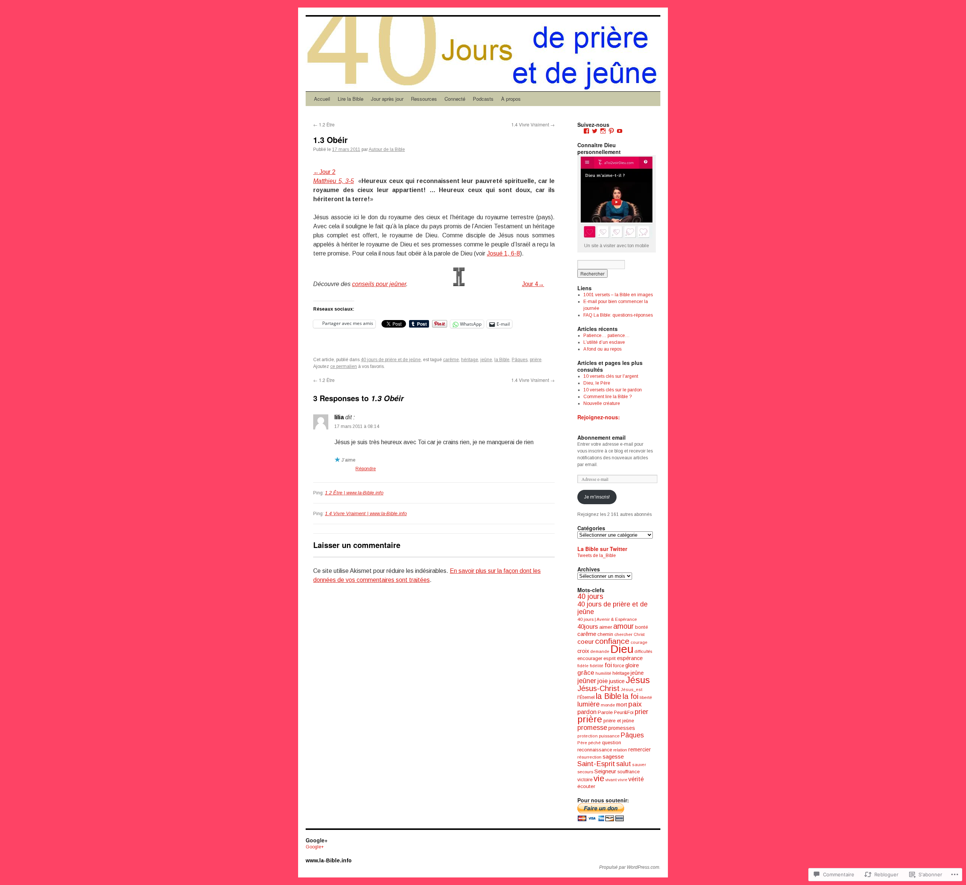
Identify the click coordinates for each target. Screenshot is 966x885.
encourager (589, 658)
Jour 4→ (533, 284)
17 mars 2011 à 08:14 (356, 426)
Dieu (622, 649)
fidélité (596, 665)
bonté (641, 627)
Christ (639, 634)
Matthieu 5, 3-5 (333, 181)
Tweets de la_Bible (596, 555)
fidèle (583, 665)
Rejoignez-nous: (598, 417)
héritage (469, 359)
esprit (609, 658)
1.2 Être (324, 124)
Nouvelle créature (601, 403)
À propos (511, 98)
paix (635, 704)
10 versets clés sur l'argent (610, 376)
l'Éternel (586, 697)
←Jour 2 (324, 172)
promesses (621, 728)
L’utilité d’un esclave (604, 342)
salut (623, 764)
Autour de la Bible (387, 149)
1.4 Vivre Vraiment (533, 124)
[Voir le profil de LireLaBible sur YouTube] (620, 131)
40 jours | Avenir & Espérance (607, 619)
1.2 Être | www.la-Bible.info (354, 493)
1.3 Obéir (330, 139)
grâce (585, 672)
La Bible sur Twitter (602, 549)
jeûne (486, 359)
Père (582, 742)
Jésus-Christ (598, 688)
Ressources (424, 98)
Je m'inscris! (597, 497)
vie (599, 778)
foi (608, 665)
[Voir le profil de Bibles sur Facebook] (586, 131)
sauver (639, 764)
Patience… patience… (606, 335)
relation (620, 750)
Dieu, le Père (596, 383)
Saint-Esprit (596, 764)
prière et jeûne (618, 720)
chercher (623, 634)
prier (641, 712)
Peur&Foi (624, 712)
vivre (622, 779)
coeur (585, 641)
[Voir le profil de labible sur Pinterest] (611, 131)
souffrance (628, 771)
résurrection (589, 757)
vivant (611, 779)
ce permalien (343, 366)
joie (602, 681)
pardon (587, 711)
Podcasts (483, 98)
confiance (612, 641)
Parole (605, 712)
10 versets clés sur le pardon (612, 389)
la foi (630, 696)
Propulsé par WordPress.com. (629, 867)
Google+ (315, 847)
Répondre (365, 468)
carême (451, 359)
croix (583, 651)
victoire (584, 779)
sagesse (613, 756)
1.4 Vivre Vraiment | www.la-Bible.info (366, 513)
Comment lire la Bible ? (607, 396)
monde (608, 705)
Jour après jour (387, 98)
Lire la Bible (350, 98)
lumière (588, 704)
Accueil (322, 98)
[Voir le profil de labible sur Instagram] (603, 131)
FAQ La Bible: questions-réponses (618, 315)
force (618, 665)
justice (617, 681)
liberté (646, 697)
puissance (609, 736)
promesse (592, 727)
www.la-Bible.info (329, 860)
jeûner (586, 681)
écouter (586, 786)
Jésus (638, 680)
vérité (636, 779)
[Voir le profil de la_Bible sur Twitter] (595, 131)
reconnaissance (594, 750)
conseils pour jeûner (379, 284)
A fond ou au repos (602, 349)
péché (594, 742)
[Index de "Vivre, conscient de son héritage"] (459, 284)
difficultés (643, 651)
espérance (630, 658)
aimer (605, 627)
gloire (632, 665)
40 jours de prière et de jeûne (391, 359)
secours (585, 772)
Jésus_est (631, 689)
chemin (605, 634)
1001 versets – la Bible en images (618, 294)
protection (587, 736)
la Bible (501, 359)
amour (623, 626)
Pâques (520, 359)
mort (621, 705)
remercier (639, 749)
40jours (587, 626)
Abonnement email (601, 437)
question (611, 742)
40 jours (590, 596)
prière (535, 359)
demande (599, 651)
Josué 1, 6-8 (503, 253)
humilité (603, 673)
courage (639, 642)
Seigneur (605, 771)
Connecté (455, 98)
